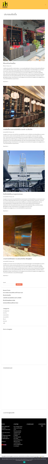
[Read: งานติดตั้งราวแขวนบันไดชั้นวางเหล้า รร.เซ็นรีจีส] (24, 106)
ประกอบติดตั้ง (6, 132)
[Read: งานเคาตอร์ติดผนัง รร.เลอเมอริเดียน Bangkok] (24, 235)
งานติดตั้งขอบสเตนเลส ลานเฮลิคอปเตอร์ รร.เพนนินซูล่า (18, 444)
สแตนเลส (5, 321)
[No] (46, 460)
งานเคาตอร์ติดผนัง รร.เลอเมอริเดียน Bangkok (17, 259)
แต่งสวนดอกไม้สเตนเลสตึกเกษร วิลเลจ (10, 303)
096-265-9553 (5, 437)
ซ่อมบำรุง (5, 313)
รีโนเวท (4, 66)
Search (4, 282)
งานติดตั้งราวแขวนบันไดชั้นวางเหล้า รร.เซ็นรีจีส (17, 129)
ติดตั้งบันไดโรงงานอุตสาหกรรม (13, 194)
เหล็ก (4, 323)
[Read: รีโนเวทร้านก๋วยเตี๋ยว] (24, 40)
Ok (24, 462)
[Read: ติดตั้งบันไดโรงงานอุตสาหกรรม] (24, 171)
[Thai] (5, 444)
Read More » (5, 81)
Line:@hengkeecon (5, 438)
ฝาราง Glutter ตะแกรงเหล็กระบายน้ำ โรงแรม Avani (13, 292)
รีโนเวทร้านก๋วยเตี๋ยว (9, 63)
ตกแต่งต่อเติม (6, 315)
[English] (4, 444)
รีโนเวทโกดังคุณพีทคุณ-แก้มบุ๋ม (9, 300)
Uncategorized (6, 311)
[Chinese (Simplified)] (2, 444)
